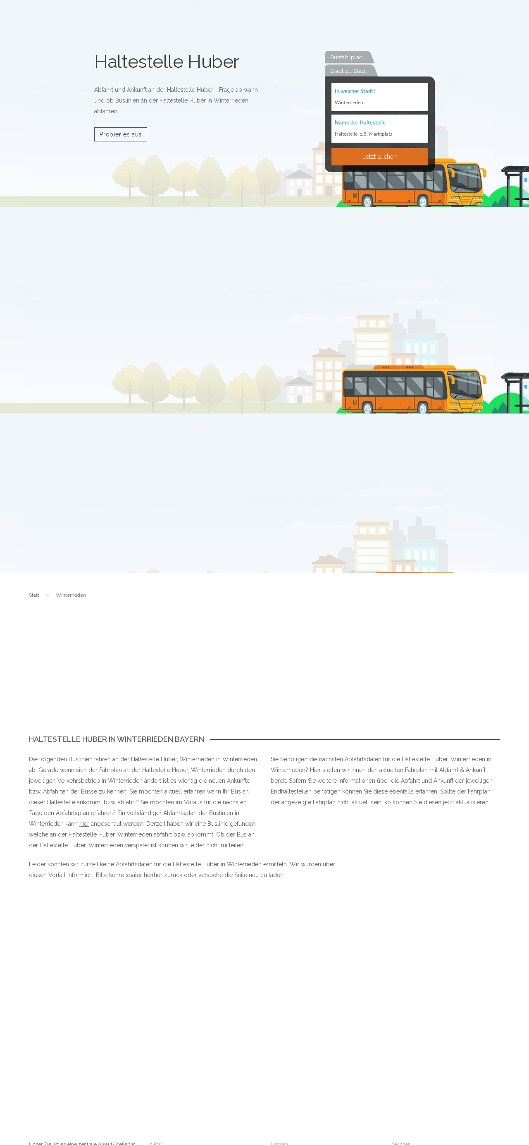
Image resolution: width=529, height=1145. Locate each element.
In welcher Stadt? (355, 91)
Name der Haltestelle (360, 123)
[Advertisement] (264, 673)
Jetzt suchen (380, 156)
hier (84, 823)
